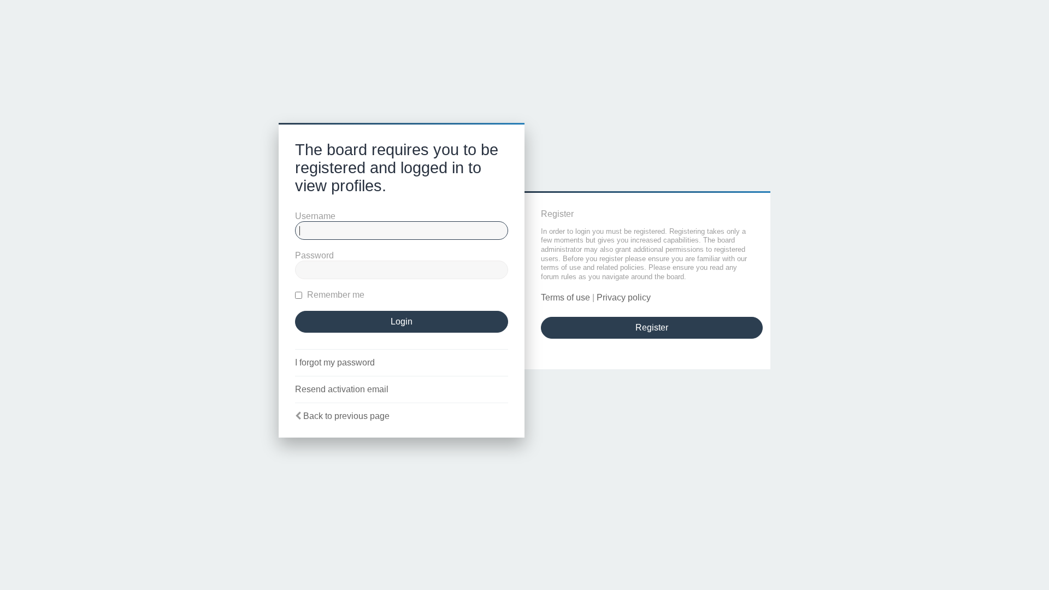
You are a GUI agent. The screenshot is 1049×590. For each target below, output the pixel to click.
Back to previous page (346, 416)
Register (651, 327)
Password (314, 255)
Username (315, 216)
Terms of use (565, 297)
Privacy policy (624, 297)
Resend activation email (341, 389)
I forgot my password (335, 362)
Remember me (334, 294)
